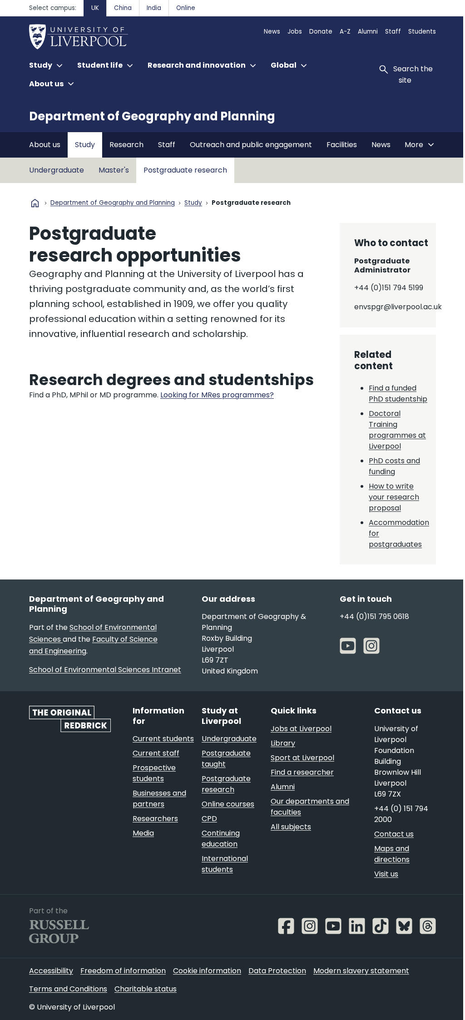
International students (225, 864)
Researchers (155, 818)
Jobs (294, 31)
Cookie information (207, 971)
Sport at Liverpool (302, 758)
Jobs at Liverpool (301, 728)
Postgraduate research (185, 170)
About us (44, 144)
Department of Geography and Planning (152, 116)
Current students (163, 738)
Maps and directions (392, 854)
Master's (114, 170)
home (35, 203)
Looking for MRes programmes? (217, 395)
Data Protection (277, 971)
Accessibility (51, 971)
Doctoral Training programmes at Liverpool (397, 429)
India (154, 8)
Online (185, 8)
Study (85, 144)
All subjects (291, 827)
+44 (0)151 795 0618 (374, 616)
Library (283, 743)
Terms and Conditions (68, 989)
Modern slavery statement (361, 971)
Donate (320, 31)
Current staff (156, 753)
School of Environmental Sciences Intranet (105, 669)
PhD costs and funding (394, 466)
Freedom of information (123, 971)
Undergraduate (56, 170)
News (272, 31)
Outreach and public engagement (251, 144)
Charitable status (145, 989)
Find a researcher (302, 772)
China (123, 8)
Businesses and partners (159, 798)
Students (422, 31)
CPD (209, 818)
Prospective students (154, 773)
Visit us (386, 874)
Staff (393, 31)
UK (95, 8)
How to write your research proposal (394, 497)
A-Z (345, 31)
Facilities (341, 144)
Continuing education (221, 838)
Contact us (394, 834)
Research (126, 144)
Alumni (368, 31)
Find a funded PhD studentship (398, 393)
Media (143, 833)
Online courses (228, 804)
